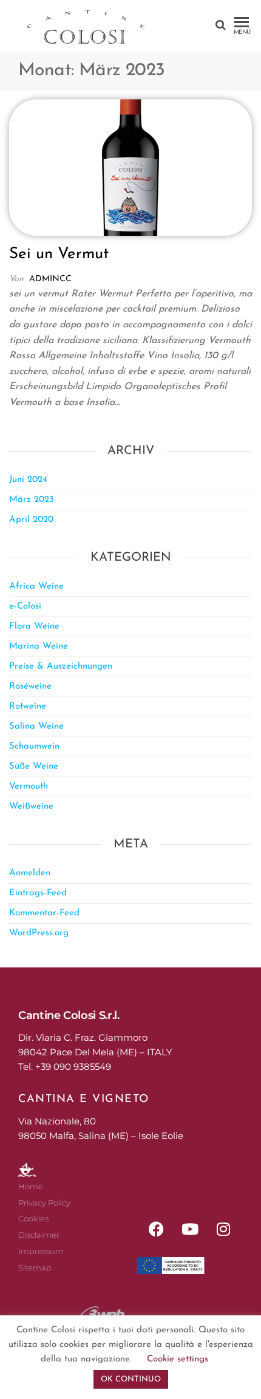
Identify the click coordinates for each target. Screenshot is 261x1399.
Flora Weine (34, 626)
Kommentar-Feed (44, 913)
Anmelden (29, 873)
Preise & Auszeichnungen (60, 666)
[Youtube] (190, 1229)
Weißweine (31, 806)
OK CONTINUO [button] (131, 1379)
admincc (50, 279)
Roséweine (30, 686)
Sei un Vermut (59, 254)
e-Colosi (25, 606)
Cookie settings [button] (177, 1359)
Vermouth (28, 786)
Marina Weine (38, 646)
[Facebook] (156, 1229)
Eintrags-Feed (38, 893)
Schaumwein (34, 746)
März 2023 (31, 499)
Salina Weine (36, 726)
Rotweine (27, 706)
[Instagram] (223, 1229)
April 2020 (31, 519)
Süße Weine (33, 766)
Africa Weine (36, 586)
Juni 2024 (28, 479)
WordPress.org (39, 933)
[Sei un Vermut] (130, 167)
